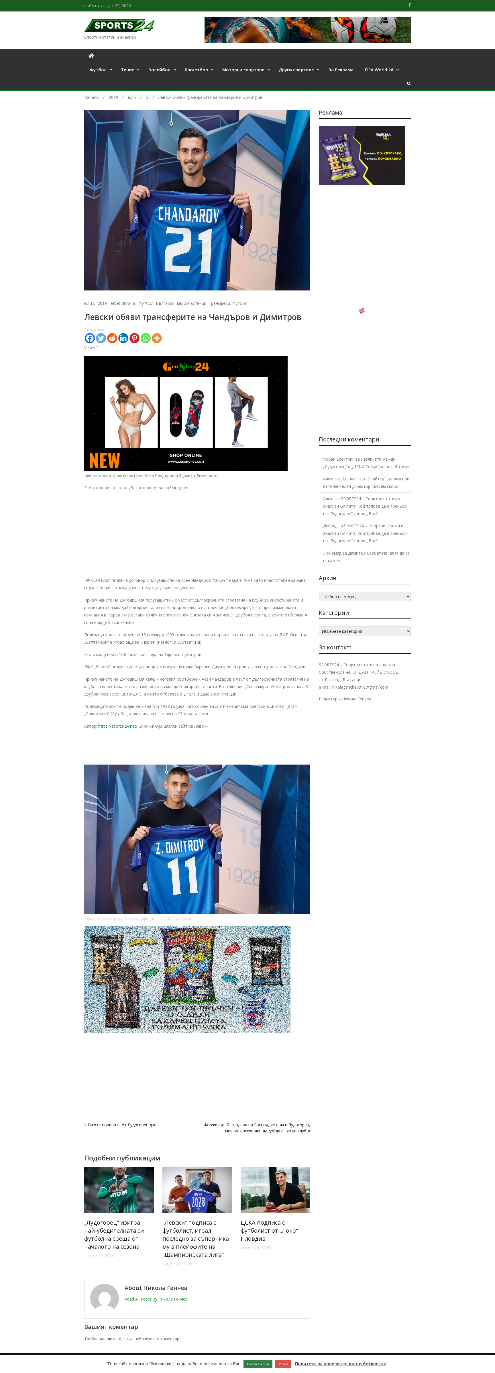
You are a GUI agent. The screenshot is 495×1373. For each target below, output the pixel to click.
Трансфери (219, 303)
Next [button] (306, 1219)
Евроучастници (191, 303)
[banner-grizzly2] (187, 1031)
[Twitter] (101, 338)
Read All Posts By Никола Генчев (156, 1299)
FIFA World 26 (379, 69)
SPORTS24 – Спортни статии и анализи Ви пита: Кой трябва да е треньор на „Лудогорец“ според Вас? (365, 506)
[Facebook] (90, 338)
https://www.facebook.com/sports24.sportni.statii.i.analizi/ (409, 5)
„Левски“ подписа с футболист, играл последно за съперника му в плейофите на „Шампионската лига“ (117, 1238)
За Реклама (340, 69)
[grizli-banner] (362, 183)
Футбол (98, 69)
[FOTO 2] (186, 469)
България (165, 303)
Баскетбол (196, 69)
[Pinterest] (134, 338)
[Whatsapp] (146, 338)
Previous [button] (88, 1219)
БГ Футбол (143, 303)
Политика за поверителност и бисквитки (340, 1363)
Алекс (328, 479)
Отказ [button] (283, 1364)
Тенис (127, 69)
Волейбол (159, 69)
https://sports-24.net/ (118, 726)
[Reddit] (112, 338)
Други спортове (296, 69)
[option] (119, 1216)
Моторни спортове (243, 69)
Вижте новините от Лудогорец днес (123, 1125)
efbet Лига (120, 303)
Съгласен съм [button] (258, 1364)
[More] (157, 338)
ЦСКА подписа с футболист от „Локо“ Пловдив (191, 1230)
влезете (113, 1338)
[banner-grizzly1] (362, 345)
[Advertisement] (197, 536)
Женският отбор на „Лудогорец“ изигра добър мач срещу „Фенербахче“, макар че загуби (274, 1238)
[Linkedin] (123, 338)
